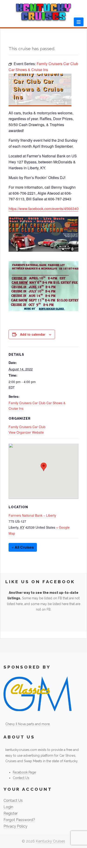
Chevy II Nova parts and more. (27, 724)
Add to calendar (32, 334)
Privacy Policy (15, 826)
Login (8, 807)
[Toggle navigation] (79, 21)
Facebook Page (24, 772)
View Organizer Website (26, 432)
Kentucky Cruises (50, 841)
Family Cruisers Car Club (27, 426)
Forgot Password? (19, 820)
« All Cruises (23, 547)
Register (10, 813)
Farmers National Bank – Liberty (32, 515)
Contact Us (21, 778)
